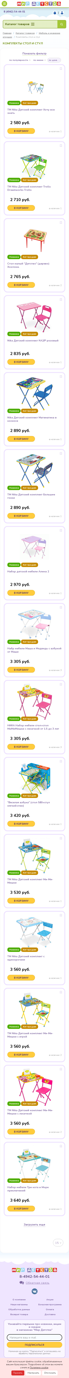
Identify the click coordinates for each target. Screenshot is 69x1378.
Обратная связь (37, 1283)
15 (57, 1243)
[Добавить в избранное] (61, 68)
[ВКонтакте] (35, 1291)
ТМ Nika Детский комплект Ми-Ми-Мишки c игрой (30, 1035)
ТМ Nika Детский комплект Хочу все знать (31, 111)
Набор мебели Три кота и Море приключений (28, 1189)
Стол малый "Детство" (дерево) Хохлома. (28, 265)
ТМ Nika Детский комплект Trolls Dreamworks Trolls (29, 188)
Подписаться (34, 1345)
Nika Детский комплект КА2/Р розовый (33, 340)
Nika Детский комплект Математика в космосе (32, 419)
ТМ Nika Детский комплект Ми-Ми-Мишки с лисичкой (30, 1112)
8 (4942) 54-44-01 (14, 12)
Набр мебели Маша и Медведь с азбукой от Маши (34, 650)
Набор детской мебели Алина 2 (28, 571)
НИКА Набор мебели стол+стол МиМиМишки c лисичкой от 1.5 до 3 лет (33, 727)
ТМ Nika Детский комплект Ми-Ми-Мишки (30, 881)
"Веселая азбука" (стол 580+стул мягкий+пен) (28, 804)
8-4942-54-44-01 (35, 1276)
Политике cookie (39, 1367)
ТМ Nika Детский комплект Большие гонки (31, 496)
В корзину (21, 131)
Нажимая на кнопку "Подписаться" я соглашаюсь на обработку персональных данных (34, 1352)
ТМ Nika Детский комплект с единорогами (26, 958)
